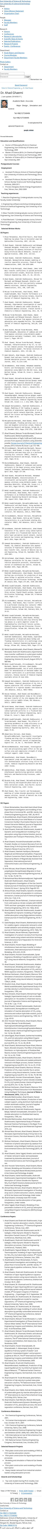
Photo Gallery (5, 62)
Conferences (9, 34)
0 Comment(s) (26, 1493)
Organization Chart (11, 13)
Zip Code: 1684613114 (8, 1525)
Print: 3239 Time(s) (26, 1491)
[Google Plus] (30, 1499)
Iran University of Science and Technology (16, 1508)
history (6, 8)
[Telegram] (21, 1499)
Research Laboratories (13, 36)
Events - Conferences (12, 46)
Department (9, 67)
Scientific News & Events (13, 39)
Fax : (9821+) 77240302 (8, 1515)
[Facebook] (12, 1499)
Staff (6, 25)
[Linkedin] (25, 1499)
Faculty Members (10, 22)
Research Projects (11, 44)
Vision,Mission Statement (14, 11)
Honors (7, 31)
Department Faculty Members (15, 58)
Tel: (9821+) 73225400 (8, 1513)
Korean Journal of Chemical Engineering (26, 443)
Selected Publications (12, 41)
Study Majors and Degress (14, 53)
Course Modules (10, 55)
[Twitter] (16, 1499)
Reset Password (21, 85)
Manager (7, 20)
